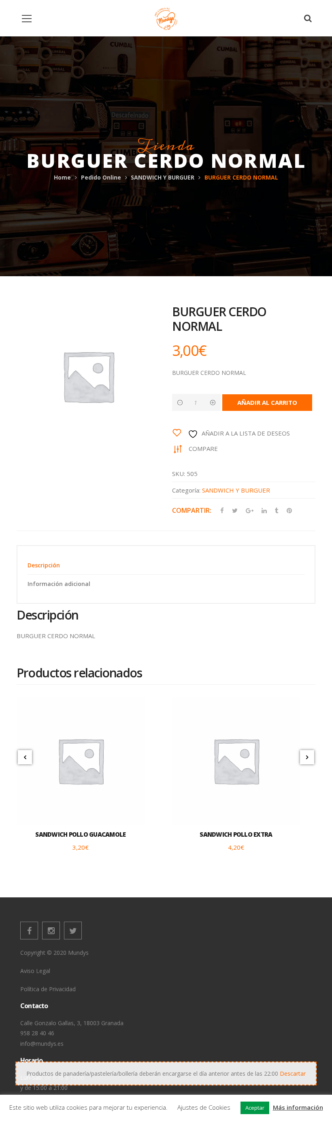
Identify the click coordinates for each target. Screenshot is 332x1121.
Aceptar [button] (254, 1107)
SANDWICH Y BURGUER (162, 177)
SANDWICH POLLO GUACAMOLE (80, 834)
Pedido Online (101, 177)
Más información (298, 1107)
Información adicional (59, 584)
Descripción (44, 565)
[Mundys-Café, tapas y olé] (166, 18)
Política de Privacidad (48, 989)
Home (62, 177)
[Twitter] (73, 930)
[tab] (166, 565)
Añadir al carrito (267, 402)
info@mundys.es (42, 1043)
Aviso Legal (35, 971)
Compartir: (191, 510)
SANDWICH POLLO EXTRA (236, 834)
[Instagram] (51, 930)
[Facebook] (29, 930)
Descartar (293, 1073)
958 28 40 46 (37, 1033)
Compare (203, 448)
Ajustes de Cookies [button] (203, 1107)
